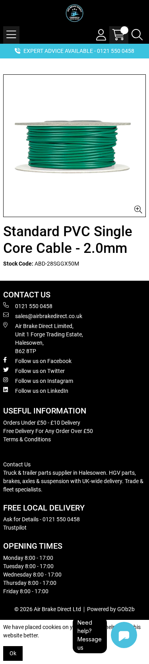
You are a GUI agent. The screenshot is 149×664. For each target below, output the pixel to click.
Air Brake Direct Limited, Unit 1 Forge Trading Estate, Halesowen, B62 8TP (49, 338)
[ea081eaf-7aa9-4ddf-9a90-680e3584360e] (74, 145)
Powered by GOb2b (111, 609)
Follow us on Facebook (43, 361)
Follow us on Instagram (44, 381)
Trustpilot (15, 527)
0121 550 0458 (33, 306)
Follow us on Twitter (40, 371)
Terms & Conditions (27, 439)
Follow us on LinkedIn (41, 391)
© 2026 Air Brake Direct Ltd (47, 609)
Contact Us (17, 464)
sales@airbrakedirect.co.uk (48, 316)
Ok (13, 653)
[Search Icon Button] (137, 35)
